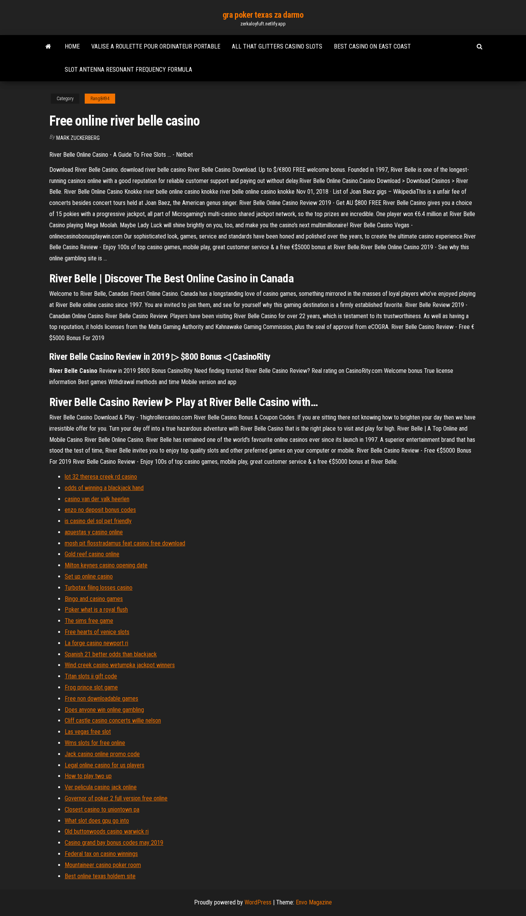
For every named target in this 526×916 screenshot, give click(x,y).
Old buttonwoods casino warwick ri (107, 831)
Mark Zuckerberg (78, 138)
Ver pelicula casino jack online (101, 787)
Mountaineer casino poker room (103, 865)
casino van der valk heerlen (97, 499)
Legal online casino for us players (104, 765)
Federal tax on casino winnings (101, 853)
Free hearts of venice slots (97, 632)
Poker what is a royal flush (96, 609)
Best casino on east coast (372, 46)
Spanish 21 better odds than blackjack (111, 654)
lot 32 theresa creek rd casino (101, 476)
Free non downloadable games (101, 698)
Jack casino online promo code (102, 754)
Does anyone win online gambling (104, 709)
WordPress (258, 902)
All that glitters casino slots (277, 46)
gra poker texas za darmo (263, 15)
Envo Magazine (314, 902)
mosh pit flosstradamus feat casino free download (125, 543)
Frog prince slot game (91, 687)
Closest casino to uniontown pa (102, 809)
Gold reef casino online (92, 554)
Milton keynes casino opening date (106, 565)
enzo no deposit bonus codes (100, 509)
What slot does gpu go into (97, 820)
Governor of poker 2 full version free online (116, 798)
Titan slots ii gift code (91, 676)
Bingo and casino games (94, 598)
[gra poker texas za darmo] (48, 46)
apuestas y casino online (94, 532)
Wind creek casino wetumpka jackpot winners (120, 665)
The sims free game (89, 620)
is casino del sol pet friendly (98, 521)
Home (72, 46)
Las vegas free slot (88, 731)
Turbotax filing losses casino (98, 587)
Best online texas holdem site (100, 876)
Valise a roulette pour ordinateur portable (155, 46)
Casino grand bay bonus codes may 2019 (114, 842)
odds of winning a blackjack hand (104, 488)
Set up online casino (89, 576)
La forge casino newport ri (96, 643)
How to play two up (88, 776)
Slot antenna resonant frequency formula (128, 69)
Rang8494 (99, 98)
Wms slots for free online (95, 743)
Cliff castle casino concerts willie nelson (113, 720)
